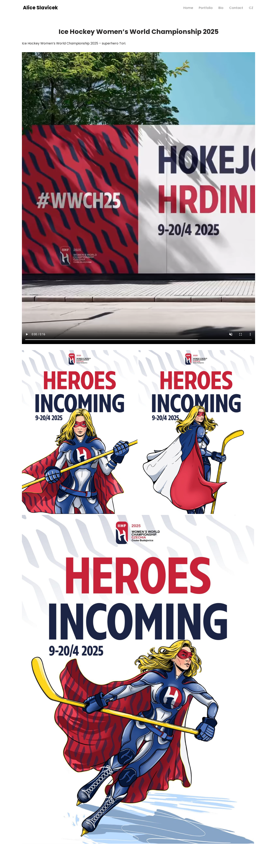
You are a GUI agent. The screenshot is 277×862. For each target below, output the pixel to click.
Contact (236, 7)
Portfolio (206, 7)
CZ (251, 7)
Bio (220, 7)
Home (188, 7)
